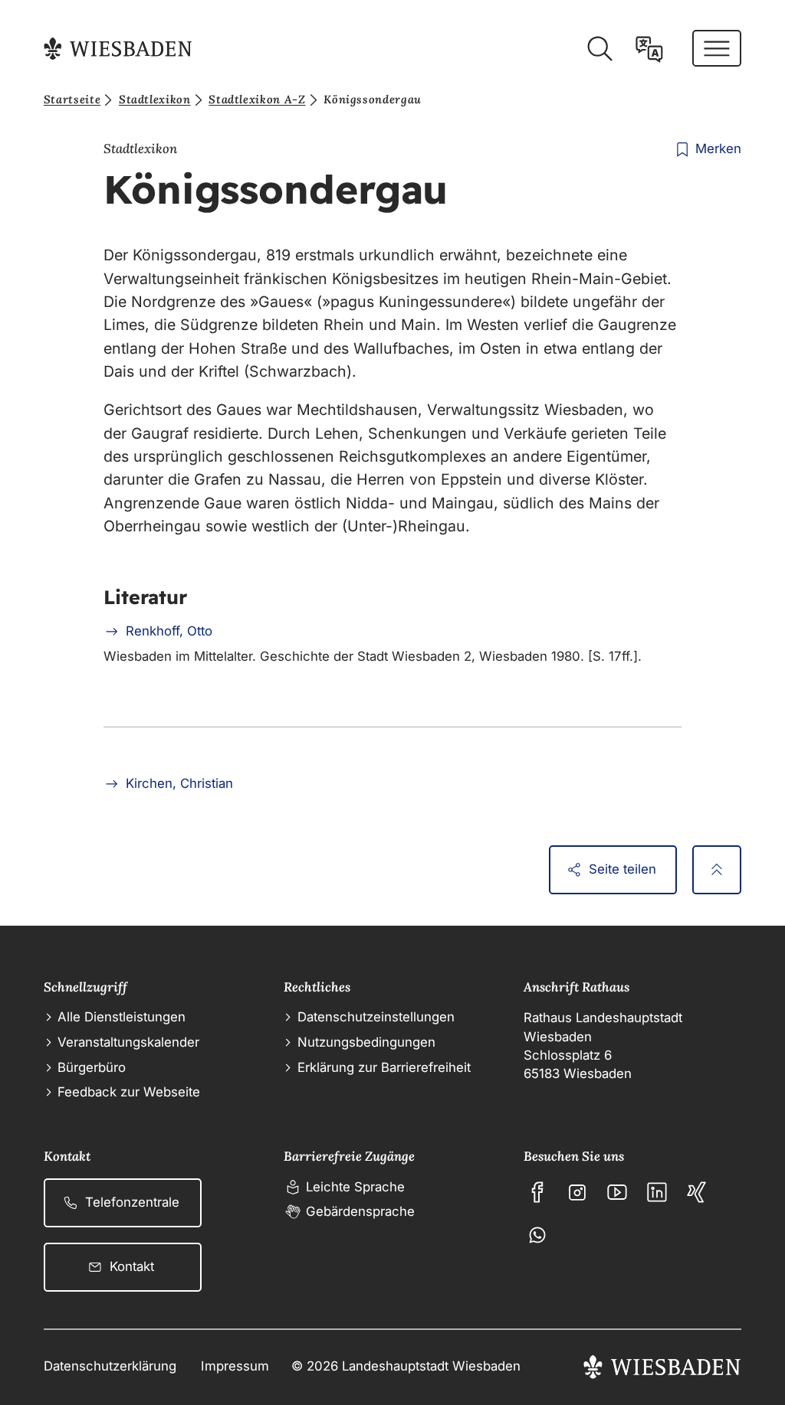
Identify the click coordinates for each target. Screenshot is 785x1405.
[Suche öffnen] (599, 49)
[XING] (697, 1192)
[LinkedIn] (657, 1192)
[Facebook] (537, 1192)
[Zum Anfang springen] (716, 869)
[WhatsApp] (537, 1235)
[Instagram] (577, 1192)
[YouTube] (617, 1192)
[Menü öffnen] (716, 48)
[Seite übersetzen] (649, 49)
